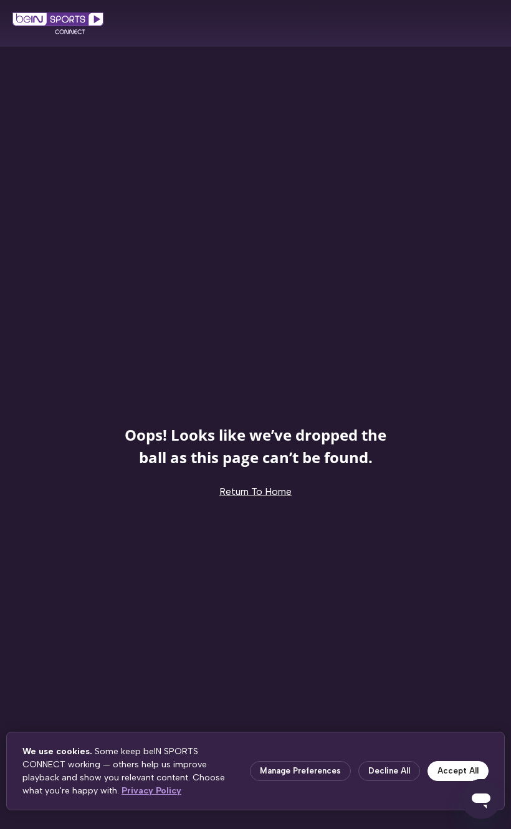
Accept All (458, 770)
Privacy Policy (151, 790)
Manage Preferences (300, 770)
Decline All (389, 770)
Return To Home (255, 491)
